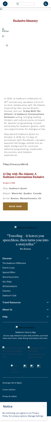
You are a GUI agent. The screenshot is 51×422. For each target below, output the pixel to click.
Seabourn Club (9, 295)
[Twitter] (38, 367)
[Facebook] (15, 372)
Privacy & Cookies (9, 396)
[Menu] (5, 3)
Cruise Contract (8, 389)
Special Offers (8, 272)
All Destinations (9, 286)
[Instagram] (31, 367)
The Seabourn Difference (14, 263)
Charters (6, 291)
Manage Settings (35, 416)
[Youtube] (25, 367)
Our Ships (7, 281)
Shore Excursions (10, 277)
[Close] (44, 405)
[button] (25, 3)
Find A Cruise (8, 267)
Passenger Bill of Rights (12, 383)
